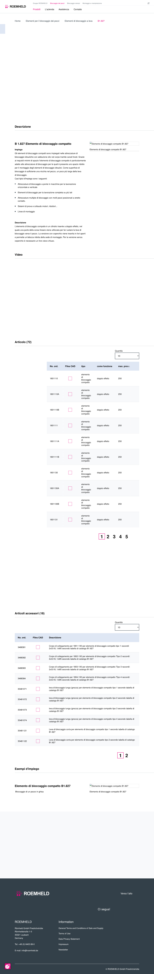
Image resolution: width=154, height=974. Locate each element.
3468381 (22, 647)
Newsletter (63, 949)
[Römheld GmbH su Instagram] (144, 3)
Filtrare (26, 366)
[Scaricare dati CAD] (70, 378)
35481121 (22, 730)
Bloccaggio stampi (73, 3)
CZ (126, 76)
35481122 (22, 741)
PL (137, 69)
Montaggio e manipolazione (92, 3)
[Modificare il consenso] (8, 966)
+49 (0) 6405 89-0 (27, 944)
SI (137, 88)
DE (126, 64)
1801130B (54, 504)
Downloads (127, 863)
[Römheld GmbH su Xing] (141, 3)
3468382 (22, 657)
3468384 (22, 678)
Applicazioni (127, 836)
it (149, 3)
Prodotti (130, 826)
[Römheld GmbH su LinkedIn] (137, 3)
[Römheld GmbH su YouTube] (133, 3)
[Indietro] (2, 29)
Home (18, 20)
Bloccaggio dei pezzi (57, 3)
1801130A (54, 488)
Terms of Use (65, 933)
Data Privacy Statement (69, 938)
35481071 (22, 689)
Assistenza (128, 845)
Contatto (130, 854)
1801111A (54, 441)
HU (131, 82)
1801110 (54, 378)
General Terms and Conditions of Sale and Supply (81, 928)
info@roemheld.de (30, 950)
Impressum (64, 944)
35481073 (22, 709)
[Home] (15, 6)
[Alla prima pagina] (91, 536)
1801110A (54, 394)
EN (131, 64)
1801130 (54, 472)
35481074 (22, 720)
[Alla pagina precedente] (96, 536)
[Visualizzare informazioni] (135, 378)
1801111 (54, 425)
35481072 (22, 699)
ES (137, 64)
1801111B (54, 457)
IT (120, 64)
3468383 (22, 668)
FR (131, 69)
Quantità (118, 350)
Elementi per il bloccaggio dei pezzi (42, 20)
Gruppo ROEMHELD (40, 3)
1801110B (54, 409)
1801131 (54, 519)
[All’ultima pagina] (137, 536)
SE (131, 88)
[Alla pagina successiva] (132, 536)
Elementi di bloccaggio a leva (79, 20)
